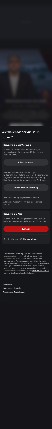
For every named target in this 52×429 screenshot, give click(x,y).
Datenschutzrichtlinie (12, 288)
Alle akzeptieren (26, 162)
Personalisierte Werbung (26, 187)
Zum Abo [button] (26, 229)
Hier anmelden (30, 239)
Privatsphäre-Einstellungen (14, 292)
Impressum (7, 284)
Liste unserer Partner (40, 270)
